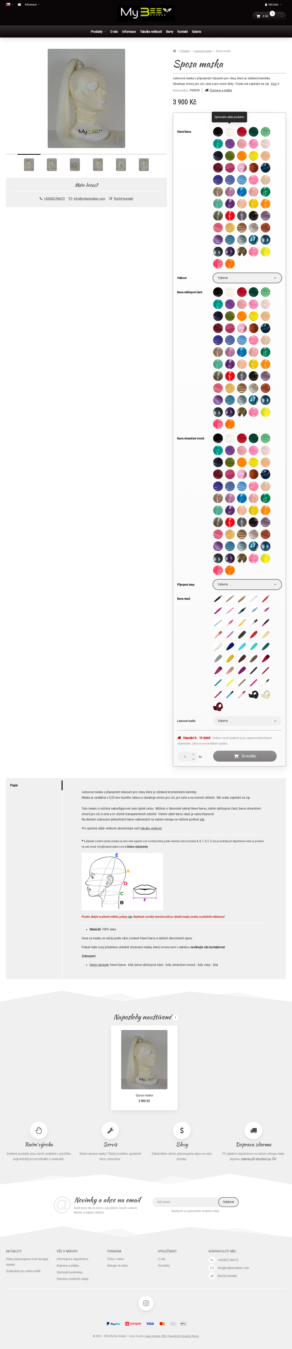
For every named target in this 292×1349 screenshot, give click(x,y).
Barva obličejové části (189, 292)
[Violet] (230, 144)
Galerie (196, 32)
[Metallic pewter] (218, 252)
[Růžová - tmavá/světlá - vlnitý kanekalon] (218, 670)
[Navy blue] (218, 156)
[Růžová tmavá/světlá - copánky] (242, 694)
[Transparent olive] (218, 216)
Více (274, 84)
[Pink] (242, 144)
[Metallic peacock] (265, 240)
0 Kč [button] (270, 16)
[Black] (218, 132)
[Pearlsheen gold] (230, 228)
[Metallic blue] (253, 240)
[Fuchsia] (230, 168)
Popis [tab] (14, 785)
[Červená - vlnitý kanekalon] (253, 635)
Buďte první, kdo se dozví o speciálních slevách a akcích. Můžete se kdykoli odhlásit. (106, 1210)
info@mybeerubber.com (89, 199)
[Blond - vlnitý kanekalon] (265, 635)
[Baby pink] (265, 144)
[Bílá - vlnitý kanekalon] (218, 646)
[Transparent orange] (265, 203)
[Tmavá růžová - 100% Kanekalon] (218, 611)
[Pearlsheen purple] (218, 240)
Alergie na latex (117, 1265)
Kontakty (164, 1265)
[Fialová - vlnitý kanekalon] (242, 670)
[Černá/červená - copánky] (218, 694)
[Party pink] (253, 144)
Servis (110, 1144)
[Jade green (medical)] (265, 132)
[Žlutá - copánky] (230, 683)
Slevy (182, 1144)
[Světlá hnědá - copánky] (242, 683)
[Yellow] (253, 156)
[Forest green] (253, 132)
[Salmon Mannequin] (265, 156)
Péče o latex (115, 1259)
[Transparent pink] (253, 192)
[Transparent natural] (265, 180)
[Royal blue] (218, 180)
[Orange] (242, 156)
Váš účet (273, 4)
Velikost (182, 278)
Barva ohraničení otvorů (190, 438)
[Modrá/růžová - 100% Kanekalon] (218, 623)
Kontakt (182, 32)
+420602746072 (54, 199)
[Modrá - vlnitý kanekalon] (230, 646)
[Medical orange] (253, 168)
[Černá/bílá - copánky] (265, 683)
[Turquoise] (218, 144)
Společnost (167, 1251)
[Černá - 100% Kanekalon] (218, 599)
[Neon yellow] (265, 252)
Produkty (96, 32)
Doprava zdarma (253, 1144)
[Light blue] (242, 180)
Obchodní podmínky (69, 1272)
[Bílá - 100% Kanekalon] (253, 599)
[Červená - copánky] (265, 670)
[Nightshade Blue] (265, 168)
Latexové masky (203, 51)
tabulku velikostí (151, 828)
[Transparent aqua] (218, 203)
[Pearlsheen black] (253, 216)
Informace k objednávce (72, 1259)
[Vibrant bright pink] (253, 180)
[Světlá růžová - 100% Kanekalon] (230, 611)
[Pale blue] (230, 180)
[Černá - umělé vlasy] (253, 694)
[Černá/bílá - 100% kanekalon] (253, 623)
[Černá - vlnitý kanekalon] (242, 635)
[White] (230, 132)
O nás (114, 32)
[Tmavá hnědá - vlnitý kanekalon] (242, 659)
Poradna (114, 1251)
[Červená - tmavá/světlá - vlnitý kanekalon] (265, 659)
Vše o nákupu (67, 1251)
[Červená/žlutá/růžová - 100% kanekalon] (218, 635)
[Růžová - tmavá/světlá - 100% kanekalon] (230, 623)
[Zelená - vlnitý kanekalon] (265, 646)
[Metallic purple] (230, 252)
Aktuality (14, 1251)
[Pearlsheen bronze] (265, 228)
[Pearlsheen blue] (230, 240)
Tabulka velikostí (151, 32)
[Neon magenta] (218, 264)
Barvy (169, 32)
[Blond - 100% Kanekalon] (230, 599)
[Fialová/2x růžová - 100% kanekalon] (230, 635)
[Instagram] (146, 1303)
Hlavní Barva (184, 132)
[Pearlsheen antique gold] (242, 228)
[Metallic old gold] (242, 252)
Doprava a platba (221, 90)
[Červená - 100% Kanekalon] (265, 599)
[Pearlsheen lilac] (265, 216)
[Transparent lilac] (230, 192)
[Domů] (146, 13)
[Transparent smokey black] (218, 192)
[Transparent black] (242, 216)
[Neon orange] (230, 264)
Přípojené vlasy (185, 584)
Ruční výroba (39, 1144)
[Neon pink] (253, 252)
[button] (281, 16)
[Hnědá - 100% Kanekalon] (242, 599)
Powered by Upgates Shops (183, 1336)
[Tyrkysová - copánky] (218, 683)
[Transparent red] (230, 216)
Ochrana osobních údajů (72, 1279)
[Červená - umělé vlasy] (218, 707)
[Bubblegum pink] (242, 168)
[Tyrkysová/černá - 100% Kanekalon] (242, 611)
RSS (163, 1336)
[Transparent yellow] (253, 203)
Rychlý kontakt (123, 199)
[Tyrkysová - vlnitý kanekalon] (253, 646)
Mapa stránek (152, 1336)
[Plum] (218, 168)
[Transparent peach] (242, 203)
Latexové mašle (186, 721)
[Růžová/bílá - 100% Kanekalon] (265, 611)
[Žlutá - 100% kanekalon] (242, 623)
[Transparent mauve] (230, 203)
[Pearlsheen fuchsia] (218, 228)
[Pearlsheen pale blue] (242, 240)
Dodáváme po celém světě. (24, 1271)
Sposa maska (144, 1095)
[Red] (242, 132)
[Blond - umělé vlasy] (265, 694)
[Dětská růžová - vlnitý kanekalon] (230, 670)
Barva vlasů (183, 599)
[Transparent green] (265, 192)
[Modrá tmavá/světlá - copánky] (230, 694)
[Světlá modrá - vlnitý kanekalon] (242, 646)
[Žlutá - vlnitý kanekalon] (230, 659)
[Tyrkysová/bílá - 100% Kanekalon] (253, 611)
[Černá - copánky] (253, 670)
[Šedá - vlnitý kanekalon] (218, 659)
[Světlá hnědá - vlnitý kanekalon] (253, 659)
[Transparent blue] (242, 192)
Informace (31, 4)
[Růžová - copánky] (253, 683)
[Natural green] (230, 156)
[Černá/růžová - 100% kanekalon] (265, 623)
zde (202, 819)
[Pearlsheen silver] (253, 228)
